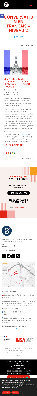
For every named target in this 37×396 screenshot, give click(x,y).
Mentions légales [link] (19, 366)
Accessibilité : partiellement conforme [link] (19, 362)
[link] (2, 16)
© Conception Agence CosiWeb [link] (18, 373)
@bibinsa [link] (25, 134)
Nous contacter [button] (18, 193)
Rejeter (15, 393)
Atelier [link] (18, 37)
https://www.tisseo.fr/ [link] (10, 329)
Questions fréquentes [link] (18, 368)
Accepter (6, 393)
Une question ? (17, 377)
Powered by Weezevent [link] (27, 158)
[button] (31, 4)
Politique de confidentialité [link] (19, 371)
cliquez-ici (13, 388)
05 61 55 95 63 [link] (21, 208)
